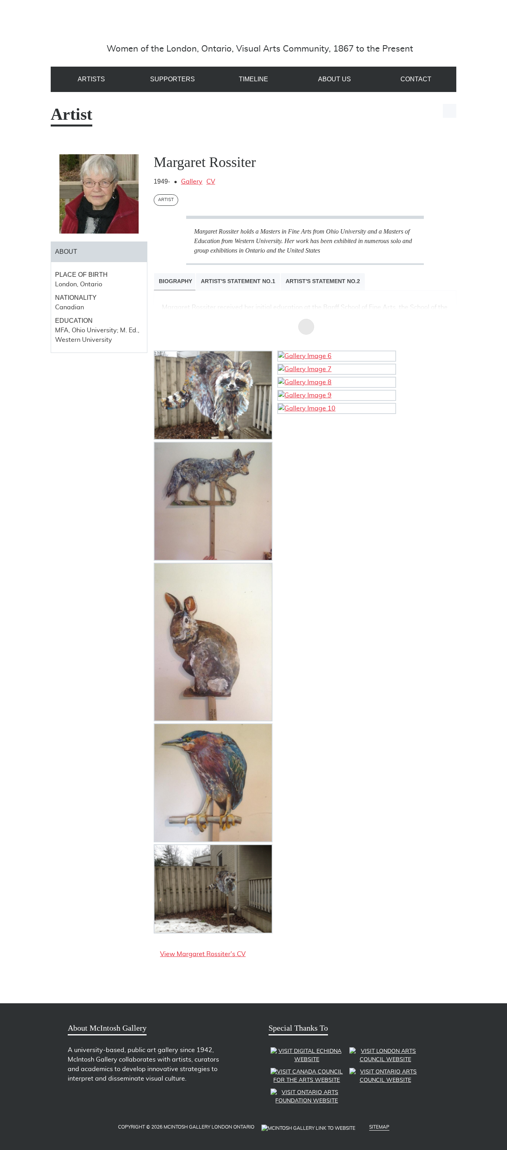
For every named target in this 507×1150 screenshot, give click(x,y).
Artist (166, 199)
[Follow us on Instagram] (116, 1100)
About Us (334, 79)
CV (210, 181)
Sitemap (379, 1127)
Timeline (253, 79)
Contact (415, 79)
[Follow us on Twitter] (75, 1100)
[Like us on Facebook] (88, 1100)
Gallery (191, 181)
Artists (91, 79)
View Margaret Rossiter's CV (203, 954)
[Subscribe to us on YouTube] (102, 1100)
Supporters (172, 79)
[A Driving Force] (260, 25)
